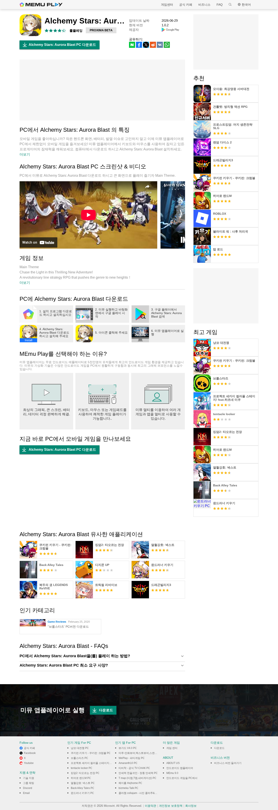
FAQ (220, 4)
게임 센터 (171, 748)
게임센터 (167, 4)
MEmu (41, 4)
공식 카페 (185, 4)
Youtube (29, 763)
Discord (27, 788)
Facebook (30, 753)
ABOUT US (173, 763)
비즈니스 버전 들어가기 (228, 763)
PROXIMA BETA (101, 30)
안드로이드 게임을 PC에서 (181, 778)
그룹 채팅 (28, 783)
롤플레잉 (76, 30)
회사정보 (191, 805)
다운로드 (106, 710)
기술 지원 (28, 778)
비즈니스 (204, 4)
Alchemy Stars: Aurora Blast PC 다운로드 (62, 45)
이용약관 (150, 805)
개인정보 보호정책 (170, 805)
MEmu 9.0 (172, 773)
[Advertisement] (102, 90)
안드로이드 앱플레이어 (179, 768)
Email (26, 793)
